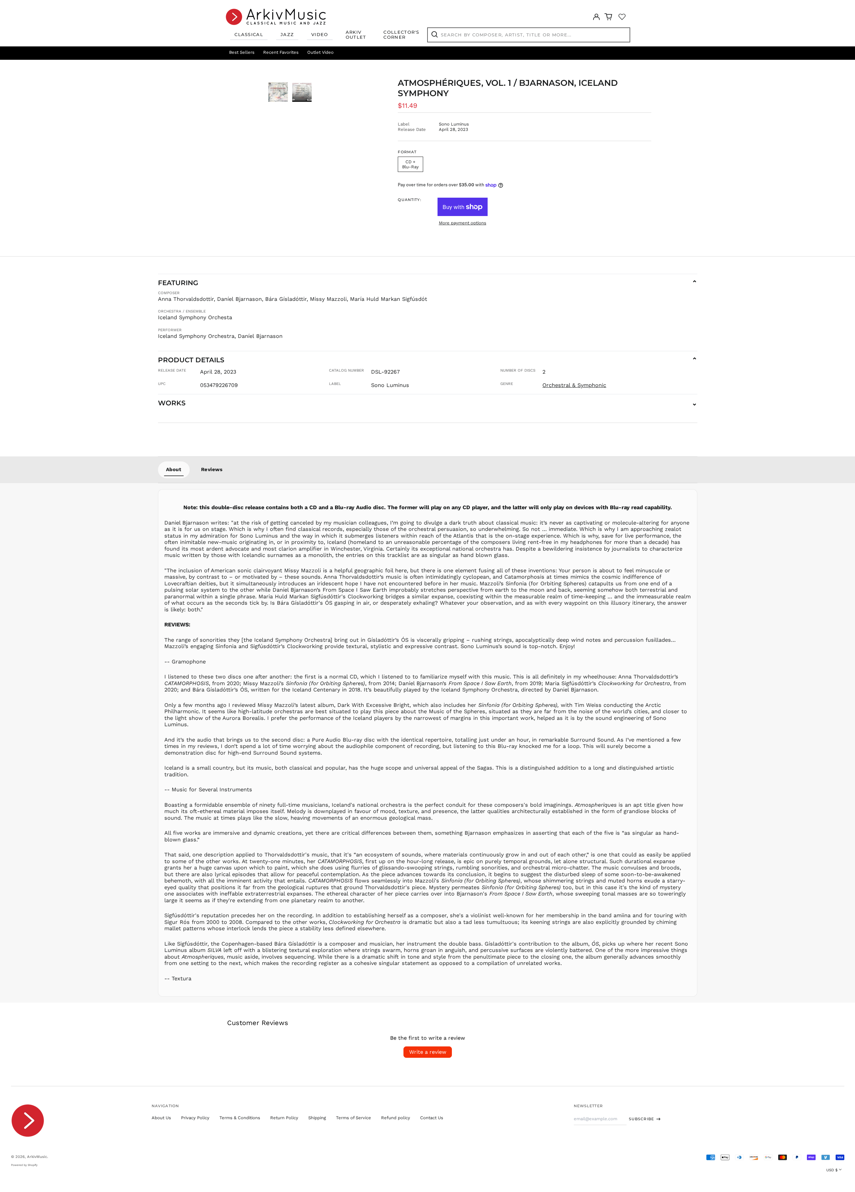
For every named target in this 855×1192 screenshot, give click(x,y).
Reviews (212, 469)
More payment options (462, 222)
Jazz (287, 34)
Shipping (317, 1117)
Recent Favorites (281, 52)
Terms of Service (353, 1117)
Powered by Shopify (24, 1165)
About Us (161, 1117)
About (174, 469)
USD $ (832, 1170)
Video (319, 34)
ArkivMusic (37, 1156)
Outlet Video (320, 52)
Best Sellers (241, 52)
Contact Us (431, 1117)
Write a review (427, 1052)
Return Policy (284, 1117)
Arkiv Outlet (356, 34)
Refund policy (395, 1117)
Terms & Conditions (239, 1117)
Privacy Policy (195, 1117)
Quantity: (409, 200)
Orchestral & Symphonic (574, 385)
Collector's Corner (401, 34)
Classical (248, 34)
